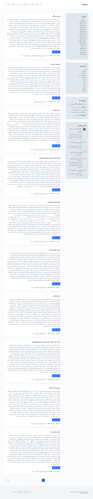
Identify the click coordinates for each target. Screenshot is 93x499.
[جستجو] (5, 4)
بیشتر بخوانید (56, 52)
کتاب (17, 4)
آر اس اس (25, 491)
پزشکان (84, 71)
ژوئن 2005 (83, 21)
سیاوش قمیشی (73, 142)
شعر (21, 4)
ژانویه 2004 (83, 33)
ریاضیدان (72, 104)
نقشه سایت (19, 491)
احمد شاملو (56, 296)
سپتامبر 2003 (82, 41)
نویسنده (26, 55)
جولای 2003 (83, 42)
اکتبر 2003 (83, 39)
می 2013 (83, 20)
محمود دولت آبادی (54, 388)
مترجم (29, 55)
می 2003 (83, 46)
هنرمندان (83, 90)
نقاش (84, 86)
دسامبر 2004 (82, 23)
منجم (84, 84)
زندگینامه (33, 4)
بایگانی (13, 4)
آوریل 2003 (83, 48)
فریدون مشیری (55, 64)
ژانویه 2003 (83, 54)
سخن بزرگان (25, 4)
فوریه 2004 (83, 31)
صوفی (76, 107)
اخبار (37, 4)
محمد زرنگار (56, 16)
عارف (72, 107)
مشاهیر (85, 4)
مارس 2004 (82, 29)
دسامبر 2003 (82, 35)
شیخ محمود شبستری (54, 202)
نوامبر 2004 (83, 25)
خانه (40, 4)
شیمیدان (79, 107)
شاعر (32, 55)
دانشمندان (83, 73)
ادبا (45, 55)
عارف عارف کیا (55, 432)
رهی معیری (56, 110)
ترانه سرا (84, 104)
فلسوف (84, 110)
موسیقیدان (74, 112)
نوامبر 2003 (83, 37)
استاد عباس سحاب (54, 250)
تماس (9, 4)
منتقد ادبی (83, 112)
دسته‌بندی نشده (41, 55)
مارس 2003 (82, 50)
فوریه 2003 (83, 52)
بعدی (8, 480)
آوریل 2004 (83, 27)
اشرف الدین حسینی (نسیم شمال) (49, 158)
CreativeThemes (84, 493)
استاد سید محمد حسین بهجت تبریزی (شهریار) (46, 342)
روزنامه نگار (78, 104)
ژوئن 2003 (83, 44)
